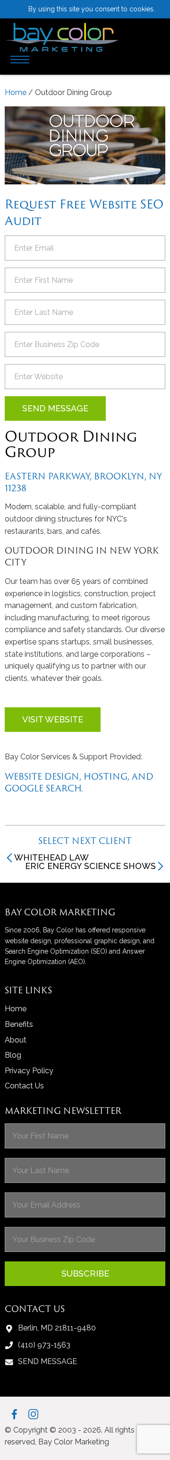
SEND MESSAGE (47, 1361)
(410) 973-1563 (44, 1344)
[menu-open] (19, 61)
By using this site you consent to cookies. (91, 9)
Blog (13, 1055)
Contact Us (24, 1085)
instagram (33, 1413)
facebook (14, 1413)
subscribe (85, 1273)
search (157, 30)
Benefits (19, 1024)
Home (15, 92)
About (15, 1039)
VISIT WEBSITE (52, 719)
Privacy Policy (29, 1070)
